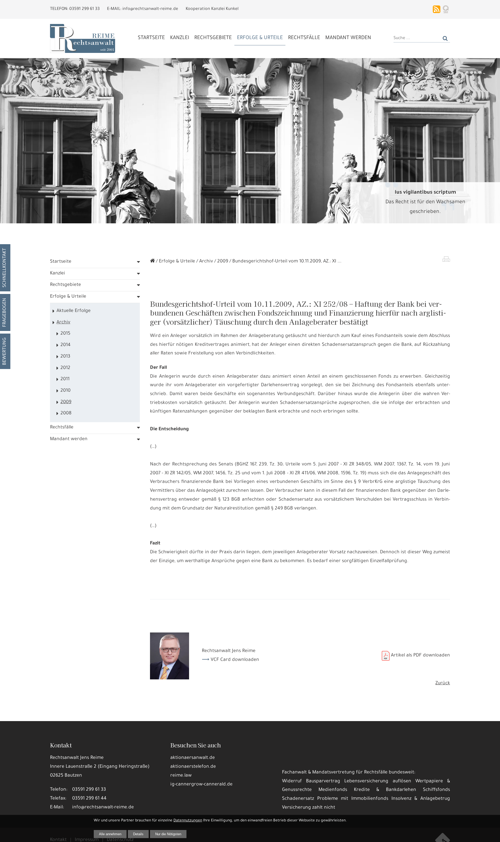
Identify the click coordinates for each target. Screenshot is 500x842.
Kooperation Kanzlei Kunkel (212, 9)
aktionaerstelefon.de (193, 767)
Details (138, 834)
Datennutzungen (187, 821)
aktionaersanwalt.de (192, 758)
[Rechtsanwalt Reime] (152, 261)
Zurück (442, 683)
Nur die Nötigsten (168, 834)
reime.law (181, 775)
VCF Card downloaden (235, 660)
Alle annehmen (110, 834)
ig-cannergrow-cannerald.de (201, 784)
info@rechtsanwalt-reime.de (103, 807)
